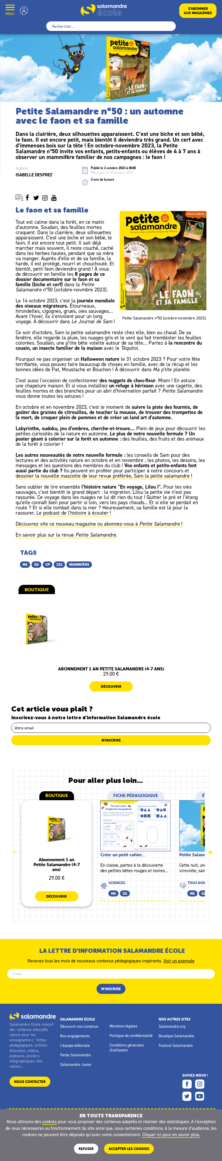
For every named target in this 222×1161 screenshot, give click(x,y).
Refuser (86, 1149)
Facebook (187, 1084)
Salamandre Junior (76, 1064)
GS (36, 564)
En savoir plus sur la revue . (66, 535)
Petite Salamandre (75, 1055)
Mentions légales (123, 1026)
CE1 (59, 564)
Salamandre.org (172, 1026)
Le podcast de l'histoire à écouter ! (73, 513)
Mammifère (79, 564)
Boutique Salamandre (176, 1036)
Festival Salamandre (176, 1045)
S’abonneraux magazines (198, 10)
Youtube (199, 1096)
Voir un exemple (179, 960)
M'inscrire (111, 740)
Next (210, 852)
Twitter (187, 1096)
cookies (49, 1121)
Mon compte (24, 10)
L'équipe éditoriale (75, 1045)
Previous (15, 852)
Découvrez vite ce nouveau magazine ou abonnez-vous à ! (99, 524)
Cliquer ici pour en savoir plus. (171, 1134)
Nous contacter (30, 1081)
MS (25, 564)
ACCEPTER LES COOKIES (129, 1149)
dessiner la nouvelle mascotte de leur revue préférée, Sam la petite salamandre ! (104, 476)
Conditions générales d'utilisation (127, 1047)
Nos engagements (75, 1036)
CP (47, 564)
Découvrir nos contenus (79, 1026)
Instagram (199, 1084)
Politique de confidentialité (131, 1035)
